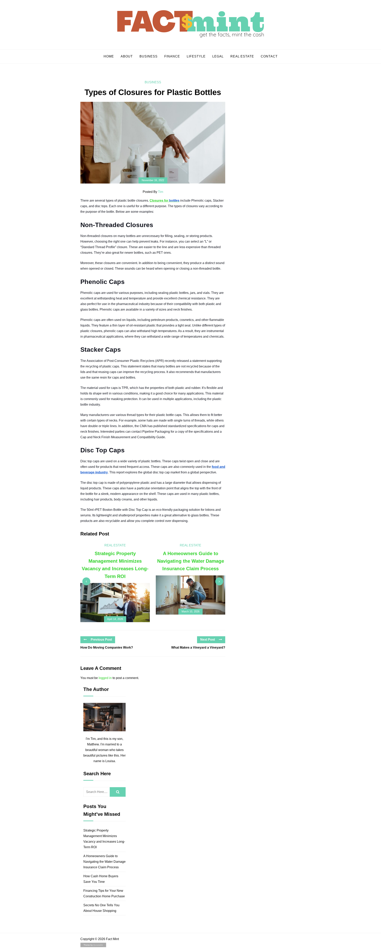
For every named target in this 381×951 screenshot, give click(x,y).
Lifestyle (196, 56)
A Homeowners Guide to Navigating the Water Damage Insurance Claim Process (104, 861)
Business (149, 56)
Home (109, 56)
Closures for (164, 200)
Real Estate (242, 56)
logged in (105, 678)
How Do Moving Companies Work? (106, 647)
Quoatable (98, 945)
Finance (172, 56)
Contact (269, 56)
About (127, 56)
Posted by (153, 191)
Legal (218, 56)
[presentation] (86, 581)
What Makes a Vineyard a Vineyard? (198, 647)
